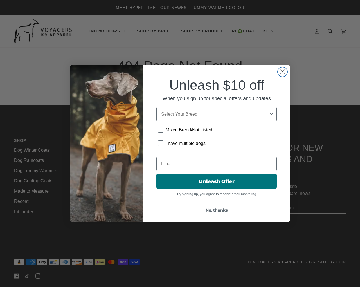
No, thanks (217, 210)
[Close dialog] (282, 72)
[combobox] (215, 114)
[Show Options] (271, 114)
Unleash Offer (217, 181)
